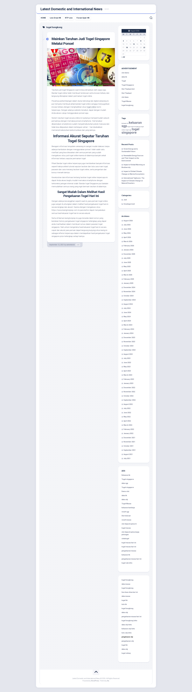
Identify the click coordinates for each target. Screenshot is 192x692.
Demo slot (125, 491)
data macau (126, 584)
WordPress (95, 681)
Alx (108, 681)
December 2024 (129, 287)
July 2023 (127, 358)
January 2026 (128, 250)
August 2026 (128, 221)
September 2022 (130, 400)
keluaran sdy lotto (128, 629)
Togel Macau (126, 101)
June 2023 (127, 362)
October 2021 (128, 446)
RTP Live (69, 18)
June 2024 (127, 312)
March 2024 (128, 325)
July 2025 (127, 258)
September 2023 (130, 350)
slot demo (125, 73)
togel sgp (128, 130)
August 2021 (128, 454)
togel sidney (126, 653)
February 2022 (129, 429)
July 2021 (127, 458)
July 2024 (127, 308)
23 (144, 47)
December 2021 (129, 438)
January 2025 (128, 283)
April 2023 (127, 371)
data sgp (125, 483)
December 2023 (129, 337)
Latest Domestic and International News (71, 9)
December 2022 (129, 387)
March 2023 (128, 375)
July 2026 (127, 225)
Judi (77, 245)
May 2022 (127, 417)
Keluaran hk (126, 475)
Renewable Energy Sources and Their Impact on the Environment (132, 158)
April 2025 (127, 271)
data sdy (125, 499)
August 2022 (128, 404)
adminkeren (70, 245)
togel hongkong (135, 126)
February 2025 (129, 279)
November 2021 (129, 442)
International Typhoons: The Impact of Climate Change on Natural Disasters (133, 180)
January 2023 (128, 383)
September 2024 (130, 300)
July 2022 (127, 408)
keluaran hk (125, 123)
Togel (124, 81)
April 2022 (127, 421)
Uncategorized (129, 204)
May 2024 (127, 316)
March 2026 (128, 241)
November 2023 (129, 341)
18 (127, 47)
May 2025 (127, 266)
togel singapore (130, 130)
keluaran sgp (132, 124)
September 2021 (130, 450)
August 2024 (128, 304)
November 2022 (129, 392)
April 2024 (127, 321)
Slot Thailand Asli (128, 89)
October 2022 (128, 396)
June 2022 (127, 412)
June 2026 (127, 229)
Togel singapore (128, 479)
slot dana (125, 97)
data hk (124, 77)
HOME (43, 18)
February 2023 (129, 379)
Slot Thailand (126, 93)
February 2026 (129, 246)
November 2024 (129, 291)
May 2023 (127, 367)
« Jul (123, 57)
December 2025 (129, 254)
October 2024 (128, 296)
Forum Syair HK (83, 18)
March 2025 (128, 275)
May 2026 (127, 233)
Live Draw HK (55, 18)
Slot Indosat (126, 516)
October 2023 (128, 346)
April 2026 (127, 237)
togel (128, 126)
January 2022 (128, 433)
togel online (91, 107)
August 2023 (128, 354)
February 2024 (129, 329)
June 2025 (127, 262)
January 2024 (128, 333)
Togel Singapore (128, 85)
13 (134, 44)
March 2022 (128, 425)
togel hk (125, 645)
